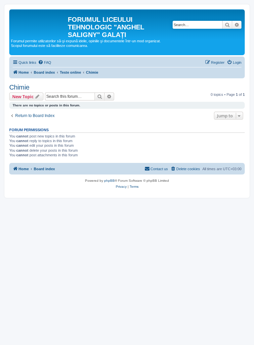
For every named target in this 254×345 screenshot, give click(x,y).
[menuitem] (44, 62)
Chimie (19, 87)
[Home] (39, 21)
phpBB (109, 180)
